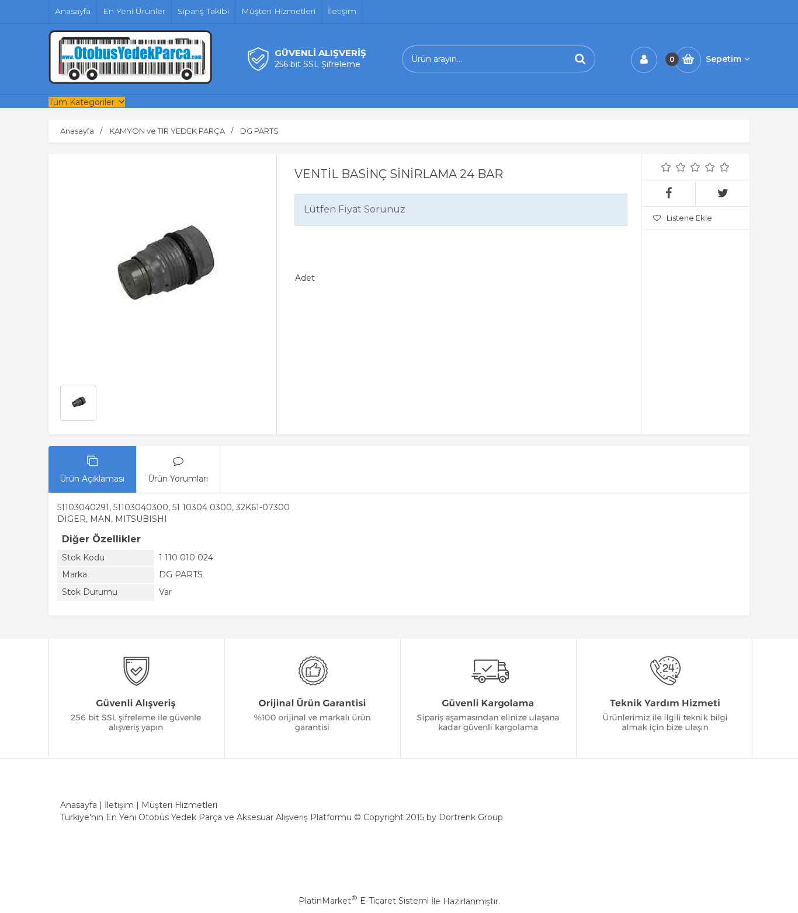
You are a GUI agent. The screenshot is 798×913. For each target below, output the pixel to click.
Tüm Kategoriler (81, 102)
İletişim (119, 805)
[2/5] (673, 167)
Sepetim (723, 59)
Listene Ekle (689, 217)
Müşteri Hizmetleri (179, 805)
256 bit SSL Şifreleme (317, 64)
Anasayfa (78, 805)
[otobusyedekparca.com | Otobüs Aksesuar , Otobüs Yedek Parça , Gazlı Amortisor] (130, 81)
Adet (305, 278)
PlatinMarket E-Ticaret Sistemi (364, 900)
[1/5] (666, 167)
